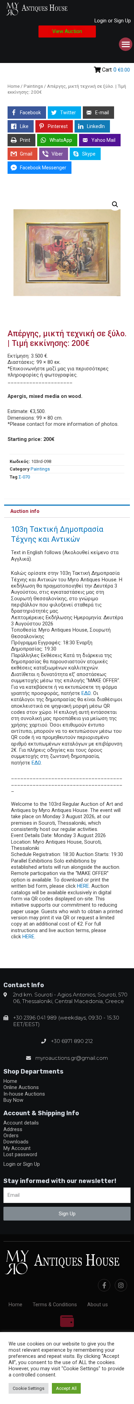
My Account (17, 1148)
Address (12, 1129)
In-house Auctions (24, 1094)
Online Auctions (21, 1087)
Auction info (25, 511)
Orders (11, 1135)
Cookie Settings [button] (28, 1388)
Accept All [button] (66, 1388)
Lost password (20, 1154)
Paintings (33, 86)
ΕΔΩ (86, 693)
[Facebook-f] (104, 1285)
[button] (67, 31)
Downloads (16, 1142)
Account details (21, 1123)
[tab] (67, 511)
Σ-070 (24, 476)
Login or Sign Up (112, 21)
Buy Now (13, 1100)
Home (14, 86)
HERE (83, 886)
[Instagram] (121, 1285)
